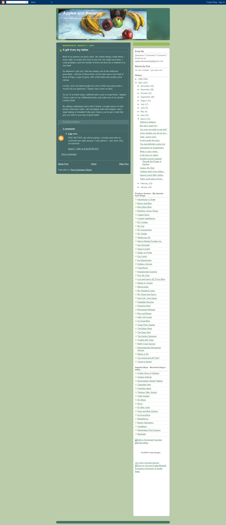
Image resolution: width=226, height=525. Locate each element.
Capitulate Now (144, 385)
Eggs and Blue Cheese (147, 411)
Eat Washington (144, 260)
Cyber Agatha (143, 396)
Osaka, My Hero (147, 168)
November (145, 90)
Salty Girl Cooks (144, 317)
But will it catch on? (148, 126)
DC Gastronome (144, 230)
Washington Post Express (149, 430)
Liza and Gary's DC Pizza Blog (151, 279)
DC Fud (140, 226)
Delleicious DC (144, 238)
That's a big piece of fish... (152, 179)
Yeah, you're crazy (148, 137)
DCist (139, 404)
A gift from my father (75, 49)
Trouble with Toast (145, 340)
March (144, 119)
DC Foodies (142, 222)
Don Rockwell (143, 245)
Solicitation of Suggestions (152, 148)
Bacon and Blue (144, 203)
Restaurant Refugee (146, 310)
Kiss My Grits (143, 275)
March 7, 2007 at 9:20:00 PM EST (83, 149)
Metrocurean (143, 287)
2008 (140, 79)
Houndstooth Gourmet (147, 272)
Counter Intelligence (146, 218)
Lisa (70, 134)
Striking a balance (148, 122)
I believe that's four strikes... (152, 171)
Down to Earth (143, 249)
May (143, 112)
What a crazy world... (149, 151)
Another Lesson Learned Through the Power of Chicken (151, 161)
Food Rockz (142, 268)
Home (93, 164)
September (146, 97)
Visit (147, 463)
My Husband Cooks (146, 291)
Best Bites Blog (144, 207)
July (143, 104)
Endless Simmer (144, 264)
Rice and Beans (144, 313)
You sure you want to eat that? (153, 129)
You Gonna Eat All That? (148, 358)
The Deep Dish (144, 332)
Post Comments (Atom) (81, 170)
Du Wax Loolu (143, 407)
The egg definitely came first (152, 144)
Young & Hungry (144, 362)
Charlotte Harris (144, 388)
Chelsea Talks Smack (147, 392)
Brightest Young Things (147, 211)
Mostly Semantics (145, 423)
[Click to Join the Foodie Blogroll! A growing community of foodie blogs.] (151, 471)
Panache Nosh (144, 306)
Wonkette (141, 434)
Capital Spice (143, 215)
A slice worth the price (150, 140)
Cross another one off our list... (154, 133)
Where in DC (143, 354)
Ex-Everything (143, 415)
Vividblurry (142, 427)
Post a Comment (68, 154)
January (144, 187)
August (144, 101)
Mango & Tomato (145, 283)
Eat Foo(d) (142, 256)
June (143, 108)
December (145, 86)
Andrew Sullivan (144, 377)
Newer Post (63, 164)
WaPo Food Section (146, 344)
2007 (140, 83)
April (143, 115)
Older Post (124, 164)
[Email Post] (80, 122)
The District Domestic (147, 336)
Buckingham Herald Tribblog (150, 381)
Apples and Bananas (82, 13)
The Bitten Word (144, 329)
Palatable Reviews (145, 302)
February (145, 183)
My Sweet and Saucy (147, 294)
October (144, 93)
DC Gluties (142, 234)
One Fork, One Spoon (147, 298)
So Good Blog (143, 321)
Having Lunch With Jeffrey (151, 175)
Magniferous (142, 419)
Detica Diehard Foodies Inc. (149, 241)
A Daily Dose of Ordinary (148, 373)
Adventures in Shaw (146, 200)
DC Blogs (141, 400)
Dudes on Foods (144, 253)
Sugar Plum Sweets (146, 325)
